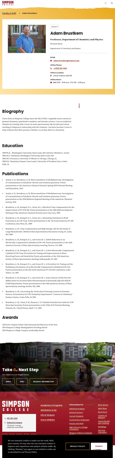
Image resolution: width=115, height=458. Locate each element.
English (98, 449)
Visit (22, 382)
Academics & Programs (51, 405)
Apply (8, 382)
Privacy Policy (77, 446)
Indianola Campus (14, 422)
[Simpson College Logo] (15, 411)
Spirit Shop (102, 408)
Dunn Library (103, 405)
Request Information (43, 382)
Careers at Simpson (102, 417)
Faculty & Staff (9, 13)
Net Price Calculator (102, 431)
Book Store (102, 412)
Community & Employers (79, 420)
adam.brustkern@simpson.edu (66, 61)
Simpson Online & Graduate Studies (80, 434)
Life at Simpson (48, 415)
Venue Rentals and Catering (104, 422)
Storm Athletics (48, 420)
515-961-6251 (12, 418)
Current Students (76, 416)
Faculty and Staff (76, 423)
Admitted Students (77, 409)
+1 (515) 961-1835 (60, 68)
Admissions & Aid (48, 410)
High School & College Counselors (78, 428)
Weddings (102, 427)
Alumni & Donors (76, 412)
